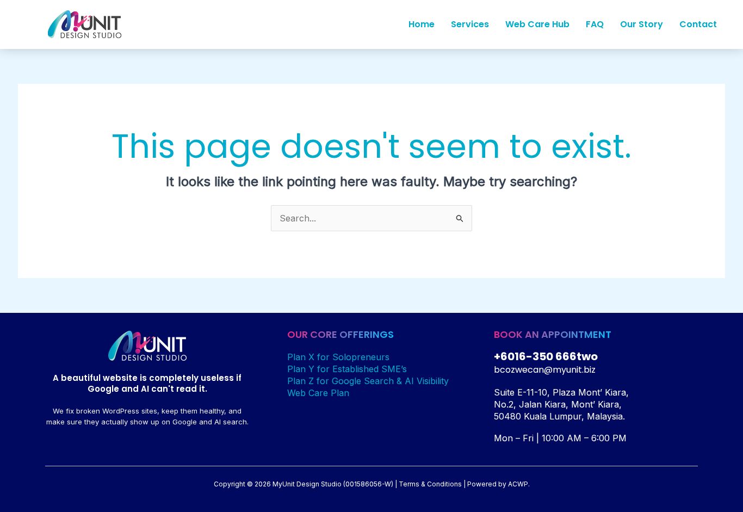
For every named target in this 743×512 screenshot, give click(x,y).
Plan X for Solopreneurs (338, 356)
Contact (698, 24)
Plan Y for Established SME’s (347, 368)
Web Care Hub (537, 24)
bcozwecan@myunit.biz (545, 369)
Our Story (641, 24)
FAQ (595, 24)
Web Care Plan (318, 392)
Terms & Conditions (430, 484)
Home (421, 24)
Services (470, 24)
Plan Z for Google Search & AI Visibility (368, 380)
